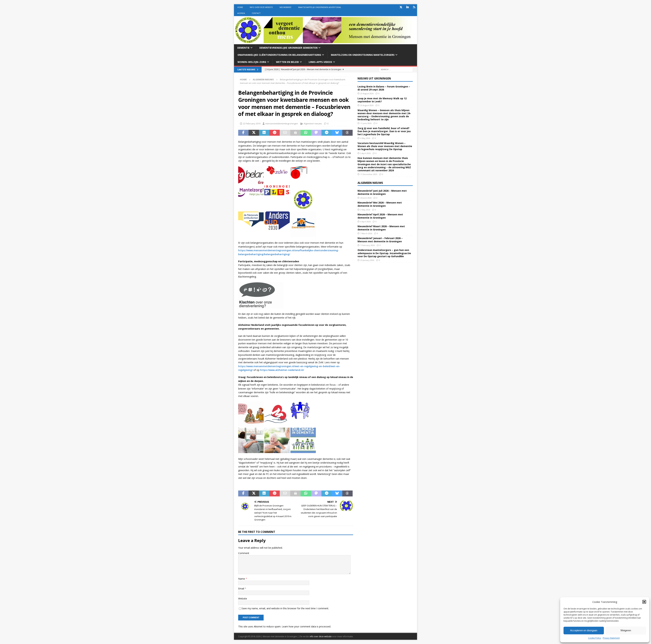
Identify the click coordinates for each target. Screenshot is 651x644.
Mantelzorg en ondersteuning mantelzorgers (362, 54)
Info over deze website (261, 7)
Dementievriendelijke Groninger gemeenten (288, 47)
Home (240, 7)
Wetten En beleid (287, 62)
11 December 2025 (368, 174)
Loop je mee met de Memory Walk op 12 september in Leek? (382, 100)
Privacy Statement (611, 638)
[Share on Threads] (347, 133)
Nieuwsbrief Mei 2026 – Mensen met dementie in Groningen (380, 204)
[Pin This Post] (274, 133)
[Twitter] (401, 7)
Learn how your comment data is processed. (306, 626)
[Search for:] (396, 69)
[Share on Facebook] (243, 133)
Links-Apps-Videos (320, 62)
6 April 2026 (365, 221)
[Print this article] (295, 133)
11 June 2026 (365, 123)
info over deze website (321, 636)
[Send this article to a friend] (285, 133)
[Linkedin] (407, 7)
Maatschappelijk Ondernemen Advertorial (319, 7)
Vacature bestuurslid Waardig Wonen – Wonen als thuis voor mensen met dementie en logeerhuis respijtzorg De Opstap (385, 146)
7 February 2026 (367, 245)
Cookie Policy (594, 638)
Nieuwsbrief (285, 7)
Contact (256, 13)
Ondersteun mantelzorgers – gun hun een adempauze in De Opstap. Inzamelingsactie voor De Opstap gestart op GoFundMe (384, 253)
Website (242, 598)
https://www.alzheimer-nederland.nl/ (282, 370)
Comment (243, 553)
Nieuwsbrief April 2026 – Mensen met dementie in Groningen (380, 216)
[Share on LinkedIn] (264, 133)
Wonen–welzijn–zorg (252, 62)
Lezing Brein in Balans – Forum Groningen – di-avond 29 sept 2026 (384, 88)
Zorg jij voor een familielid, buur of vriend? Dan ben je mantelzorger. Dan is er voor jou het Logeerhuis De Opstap (384, 131)
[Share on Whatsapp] (306, 133)
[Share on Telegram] (326, 133)
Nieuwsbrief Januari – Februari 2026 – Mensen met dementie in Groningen (380, 240)
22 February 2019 (251, 123)
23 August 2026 (366, 93)
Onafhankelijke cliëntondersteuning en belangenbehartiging (279, 54)
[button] (644, 602)
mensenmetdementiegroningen (281, 123)
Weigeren (625, 630)
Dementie (243, 47)
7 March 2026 (366, 233)
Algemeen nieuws (313, 123)
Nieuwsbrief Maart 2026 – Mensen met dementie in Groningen (381, 228)
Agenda (241, 13)
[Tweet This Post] (254, 133)
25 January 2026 (367, 260)
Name (242, 578)
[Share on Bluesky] (337, 133)
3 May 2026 (365, 209)
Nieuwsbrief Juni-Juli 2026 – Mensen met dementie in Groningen (382, 192)
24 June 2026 (365, 198)
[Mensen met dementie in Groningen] (325, 42)
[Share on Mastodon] (316, 133)
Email (241, 588)
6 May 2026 (365, 138)
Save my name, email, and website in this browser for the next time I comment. (285, 608)
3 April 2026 (365, 153)
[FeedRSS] (414, 7)
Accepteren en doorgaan (583, 630)
